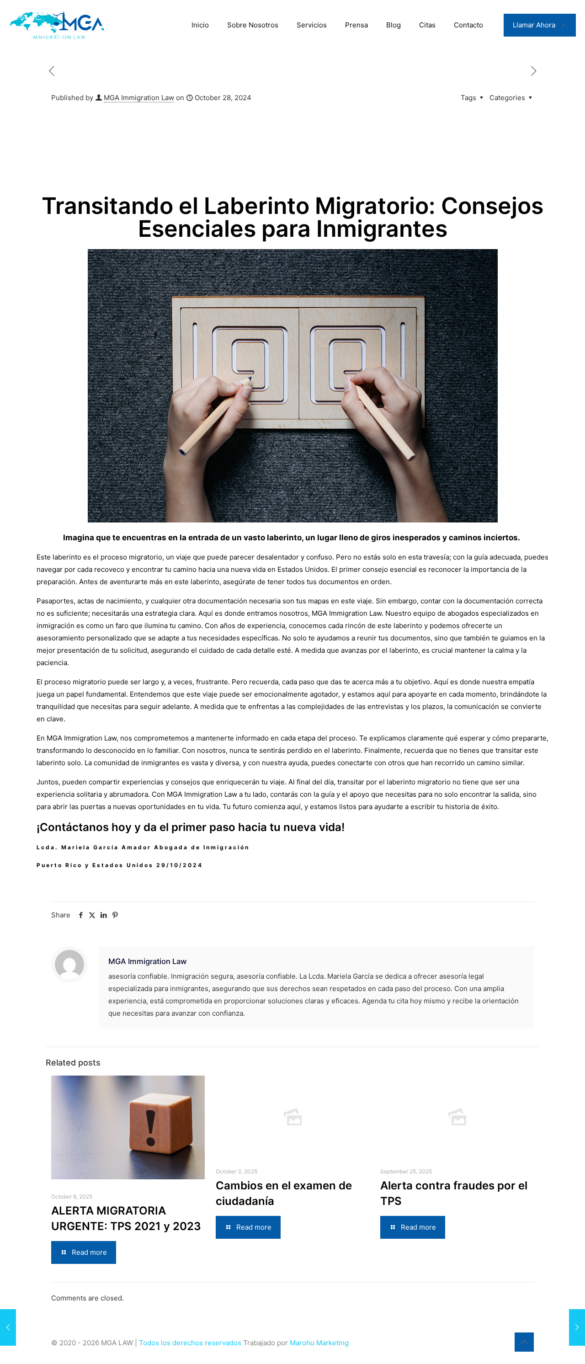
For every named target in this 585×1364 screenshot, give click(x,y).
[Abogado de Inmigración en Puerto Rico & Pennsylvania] (58, 25)
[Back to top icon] (524, 1342)
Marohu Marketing (319, 1342)
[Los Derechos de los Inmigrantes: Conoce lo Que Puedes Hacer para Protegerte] (8, 1327)
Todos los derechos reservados (191, 1342)
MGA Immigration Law (139, 97)
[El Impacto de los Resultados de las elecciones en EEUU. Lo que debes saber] (577, 1327)
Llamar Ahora (534, 25)
